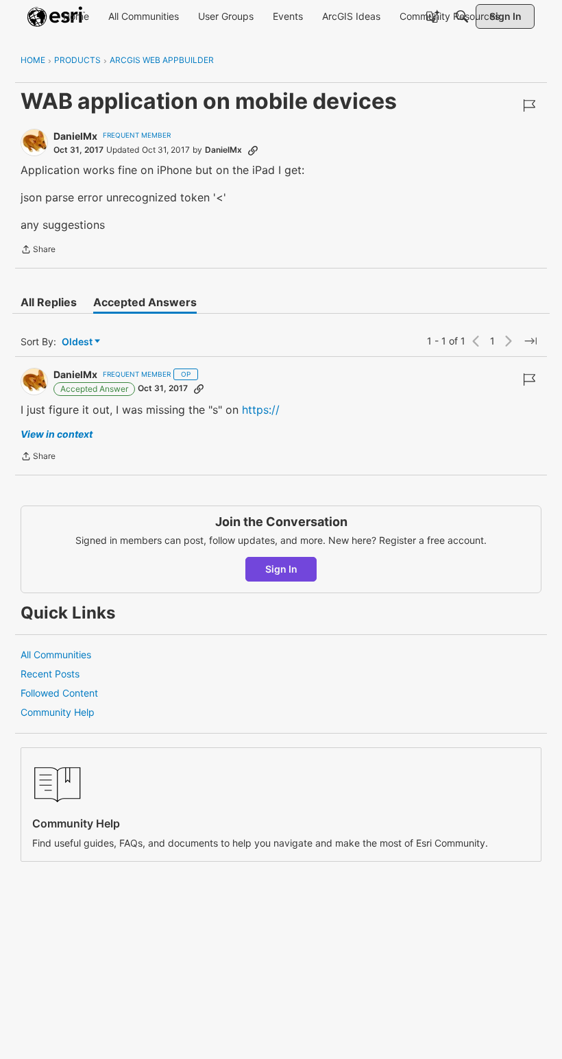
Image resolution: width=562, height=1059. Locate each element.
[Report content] (529, 105)
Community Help (58, 712)
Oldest (78, 342)
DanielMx (75, 136)
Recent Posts (50, 674)
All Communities (56, 654)
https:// (261, 409)
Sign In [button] (281, 569)
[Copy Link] (253, 150)
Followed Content (59, 693)
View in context (57, 434)
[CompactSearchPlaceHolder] (462, 16)
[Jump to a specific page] (530, 341)
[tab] (48, 302)
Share (38, 251)
